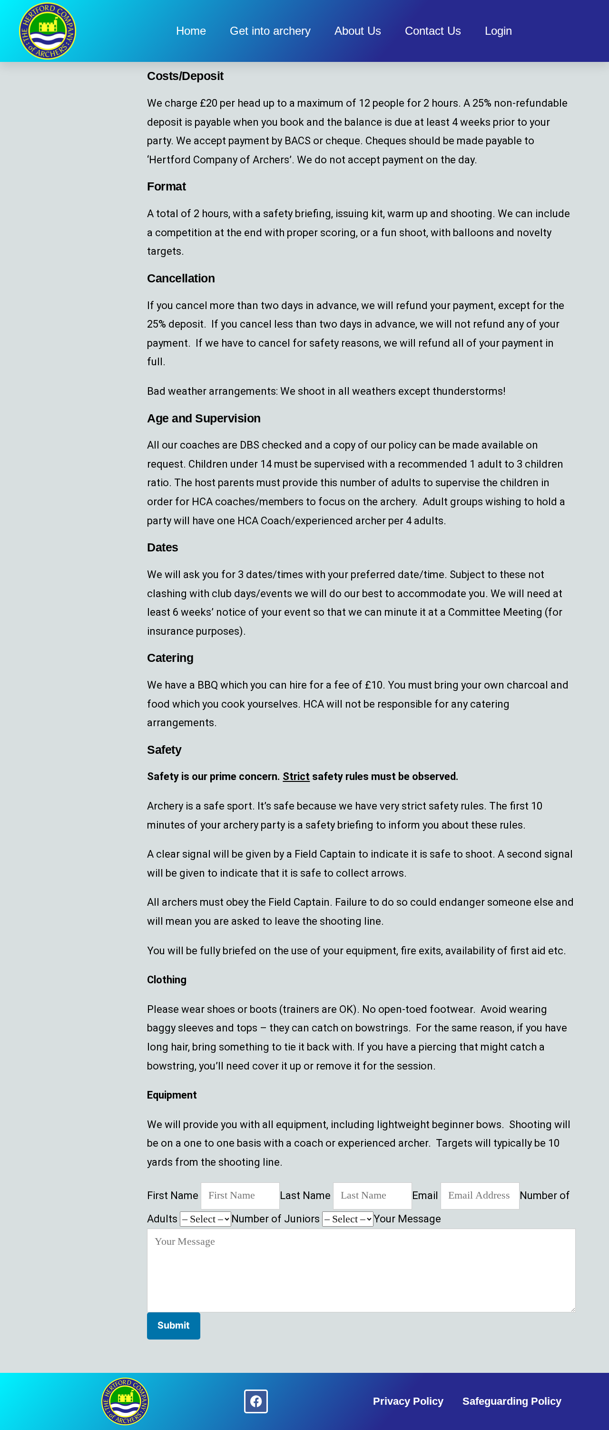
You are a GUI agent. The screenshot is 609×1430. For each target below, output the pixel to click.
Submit (173, 1325)
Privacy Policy (408, 1401)
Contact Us (433, 30)
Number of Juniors (275, 1219)
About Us (357, 30)
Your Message (407, 1219)
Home (191, 30)
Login (498, 30)
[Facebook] (256, 1401)
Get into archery (270, 30)
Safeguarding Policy (511, 1401)
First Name (172, 1195)
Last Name (305, 1195)
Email (425, 1195)
